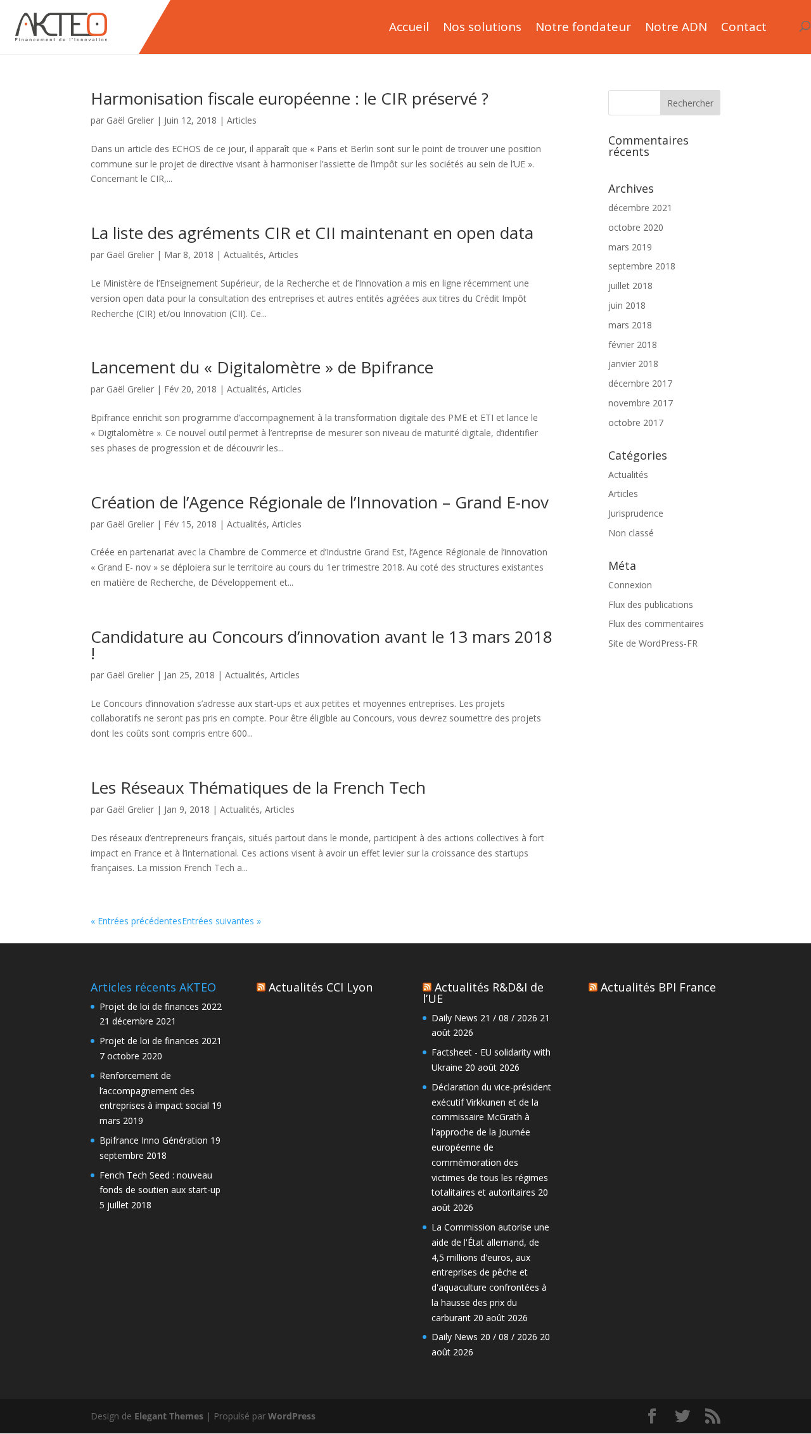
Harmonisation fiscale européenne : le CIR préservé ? (290, 98)
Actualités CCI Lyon (321, 987)
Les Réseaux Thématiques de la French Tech (258, 787)
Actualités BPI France (658, 987)
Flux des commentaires (656, 623)
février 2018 (632, 345)
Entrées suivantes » (221, 921)
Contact (744, 28)
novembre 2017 (640, 403)
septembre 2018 (641, 266)
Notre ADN (676, 28)
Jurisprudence (635, 513)
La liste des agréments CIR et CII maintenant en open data (312, 232)
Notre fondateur (583, 28)
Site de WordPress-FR (653, 643)
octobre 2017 (635, 423)
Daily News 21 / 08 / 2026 (484, 1018)
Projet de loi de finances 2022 (160, 1006)
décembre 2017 (640, 383)
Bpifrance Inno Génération (153, 1140)
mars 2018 (630, 325)
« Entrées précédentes (136, 921)
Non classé (631, 533)
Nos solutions (482, 28)
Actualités (244, 255)
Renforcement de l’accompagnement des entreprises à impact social (154, 1090)
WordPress (292, 1416)
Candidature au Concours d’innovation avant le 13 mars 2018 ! (321, 644)
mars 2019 (630, 247)
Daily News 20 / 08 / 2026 (484, 1337)
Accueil (409, 28)
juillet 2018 (630, 286)
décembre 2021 (640, 208)
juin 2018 (627, 305)
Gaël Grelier (130, 120)
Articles (242, 120)
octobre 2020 (635, 227)
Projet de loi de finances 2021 (160, 1041)
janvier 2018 (633, 364)
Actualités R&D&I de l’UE (483, 992)
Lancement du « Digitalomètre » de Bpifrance (262, 367)
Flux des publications (650, 604)
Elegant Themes (168, 1416)
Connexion (630, 585)
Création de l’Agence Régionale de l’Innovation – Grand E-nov (320, 502)
